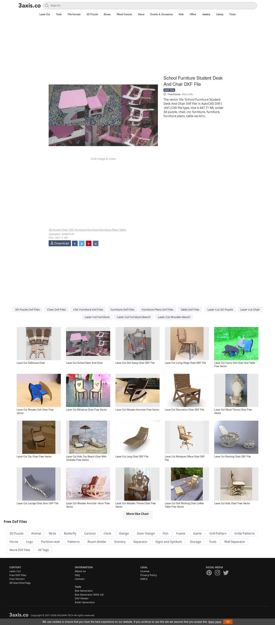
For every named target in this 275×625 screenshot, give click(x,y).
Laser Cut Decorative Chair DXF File (184, 409)
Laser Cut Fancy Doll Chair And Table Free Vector (234, 364)
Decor (141, 14)
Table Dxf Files (190, 309)
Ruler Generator (85, 602)
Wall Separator (234, 542)
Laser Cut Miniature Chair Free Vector (86, 409)
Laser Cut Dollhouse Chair (31, 362)
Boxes (107, 14)
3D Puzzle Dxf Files (27, 309)
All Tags (43, 550)
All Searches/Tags (19, 583)
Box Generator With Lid (89, 594)
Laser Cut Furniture (97, 317)
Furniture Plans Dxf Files (157, 309)
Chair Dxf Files (56, 309)
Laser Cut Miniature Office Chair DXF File (185, 458)
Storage (195, 542)
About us (80, 571)
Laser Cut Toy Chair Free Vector (34, 456)
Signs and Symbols (168, 542)
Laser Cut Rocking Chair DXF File (232, 456)
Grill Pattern (218, 533)
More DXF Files (20, 550)
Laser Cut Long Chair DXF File (131, 456)
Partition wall (50, 542)
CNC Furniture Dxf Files (88, 309)
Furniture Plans (109, 229)
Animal (36, 533)
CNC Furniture (78, 229)
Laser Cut (44, 14)
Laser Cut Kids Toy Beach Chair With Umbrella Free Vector (86, 458)
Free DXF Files (17, 575)
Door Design (146, 533)
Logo (29, 542)
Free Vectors (17, 579)
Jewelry (206, 14)
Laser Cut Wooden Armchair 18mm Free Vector (88, 504)
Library (220, 14)
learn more (214, 622)
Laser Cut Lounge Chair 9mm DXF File (37, 503)
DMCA (144, 579)
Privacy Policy (148, 575)
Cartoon (90, 533)
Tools (59, 14)
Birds (52, 533)
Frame (180, 533)
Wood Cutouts (124, 14)
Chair (64, 229)
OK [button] (228, 622)
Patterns (74, 542)
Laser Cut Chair (250, 309)
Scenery (120, 542)
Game (197, 533)
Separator (140, 542)
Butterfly (70, 533)
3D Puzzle (92, 14)
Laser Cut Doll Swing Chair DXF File (135, 362)
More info (187, 94)
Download (61, 243)
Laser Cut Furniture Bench (133, 317)
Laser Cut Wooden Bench (174, 317)
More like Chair (137, 514)
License (144, 571)
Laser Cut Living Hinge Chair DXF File (185, 362)
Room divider (97, 542)
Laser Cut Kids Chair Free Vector (232, 503)
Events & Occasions (161, 14)
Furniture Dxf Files (122, 309)
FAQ (77, 575)
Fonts (233, 14)
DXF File (169, 90)
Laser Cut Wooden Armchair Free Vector (137, 409)
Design (124, 533)
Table (122, 229)
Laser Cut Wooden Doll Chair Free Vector (35, 411)
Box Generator (84, 590)
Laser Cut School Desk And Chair (84, 362)
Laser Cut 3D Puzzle (220, 309)
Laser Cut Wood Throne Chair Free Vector (233, 411)
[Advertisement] (137, 48)
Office (193, 14)
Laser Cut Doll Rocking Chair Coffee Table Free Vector (184, 504)
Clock (107, 533)
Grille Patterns (244, 533)
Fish (165, 533)
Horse (14, 542)
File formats (74, 14)
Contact (80, 579)
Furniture (93, 229)
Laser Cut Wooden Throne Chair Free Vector (135, 504)
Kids (181, 14)
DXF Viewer (82, 598)
